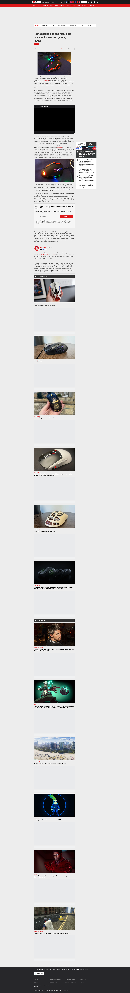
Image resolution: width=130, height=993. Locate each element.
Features (36, 44)
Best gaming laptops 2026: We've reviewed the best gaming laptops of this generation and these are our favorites (86, 162)
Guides (73, 5)
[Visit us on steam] (64, 2)
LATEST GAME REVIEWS (91, 144)
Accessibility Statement (70, 982)
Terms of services (52, 220)
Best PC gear (45, 25)
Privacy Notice (41, 221)
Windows (59, 147)
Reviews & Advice (64, 5)
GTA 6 (53, 25)
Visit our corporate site (82, 969)
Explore (92, 5)
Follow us (64, 48)
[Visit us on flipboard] (77, 2)
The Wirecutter (45, 254)
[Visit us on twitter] (69, 2)
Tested (53, 254)
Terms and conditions (70, 979)
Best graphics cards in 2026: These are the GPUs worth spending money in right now (86, 171)
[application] (54, 119)
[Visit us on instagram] (71, 2)
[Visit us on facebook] (66, 2)
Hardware (45, 5)
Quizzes (89, 25)
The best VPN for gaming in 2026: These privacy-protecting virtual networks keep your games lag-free (87, 154)
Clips (82, 25)
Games (38, 5)
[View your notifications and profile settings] (94, 2)
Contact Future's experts (55, 979)
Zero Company (61, 25)
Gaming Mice (42, 29)
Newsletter (85, 5)
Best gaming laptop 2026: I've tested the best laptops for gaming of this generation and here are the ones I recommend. (87, 178)
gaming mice (46, 80)
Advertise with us (53, 982)
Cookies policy (37, 982)
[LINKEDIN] (44, 249)
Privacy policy (83, 979)
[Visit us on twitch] (75, 2)
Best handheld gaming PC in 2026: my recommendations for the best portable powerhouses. (87, 185)
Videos (78, 5)
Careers (82, 982)
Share (37, 48)
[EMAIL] (46, 249)
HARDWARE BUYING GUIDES (81, 144)
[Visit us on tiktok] (79, 2)
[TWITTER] (41, 249)
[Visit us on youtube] (73, 2)
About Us (36, 979)
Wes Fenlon (43, 44)
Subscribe (84, 2)
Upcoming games (73, 25)
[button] (97, 2)
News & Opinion (54, 5)
